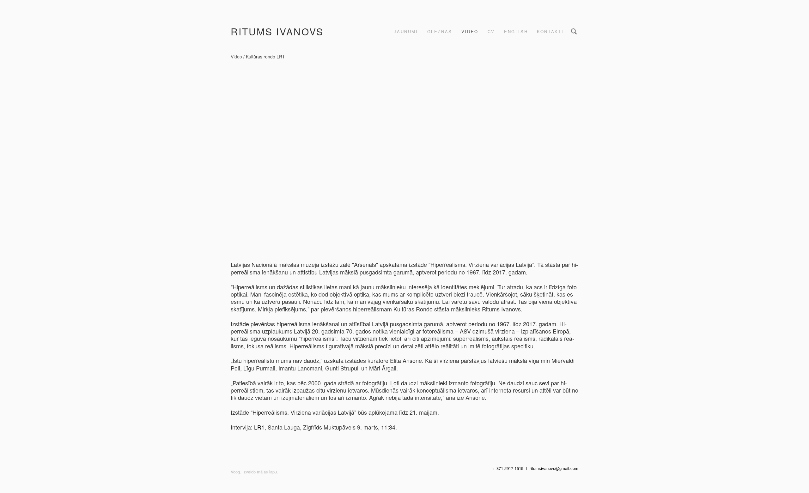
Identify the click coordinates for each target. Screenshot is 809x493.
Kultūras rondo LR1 (265, 56)
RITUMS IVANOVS (277, 31)
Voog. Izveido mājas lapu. (254, 472)
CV (491, 31)
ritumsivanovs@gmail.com (554, 468)
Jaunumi (406, 31)
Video (469, 31)
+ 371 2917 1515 (508, 468)
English (516, 31)
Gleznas (439, 31)
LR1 (259, 427)
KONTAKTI (550, 31)
